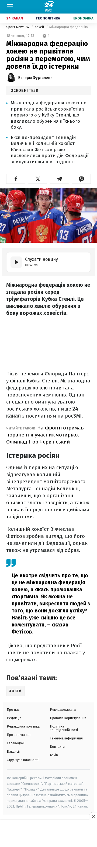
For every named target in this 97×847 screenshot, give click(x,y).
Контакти (57, 747)
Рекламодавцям (63, 710)
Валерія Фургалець (35, 77)
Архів (54, 755)
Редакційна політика (23, 726)
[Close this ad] (93, 816)
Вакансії (13, 751)
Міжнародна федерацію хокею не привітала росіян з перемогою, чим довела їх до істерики (70, 27)
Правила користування (68, 718)
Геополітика (48, 18)
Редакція (14, 718)
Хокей (39, 27)
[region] (48, 834)
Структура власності (23, 760)
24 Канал (14, 18)
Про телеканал (18, 735)
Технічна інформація (66, 738)
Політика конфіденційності (64, 728)
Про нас (13, 710)
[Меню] (10, 6)
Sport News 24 (18, 27)
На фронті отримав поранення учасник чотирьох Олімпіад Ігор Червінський (45, 435)
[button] (15, 179)
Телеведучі (16, 743)
